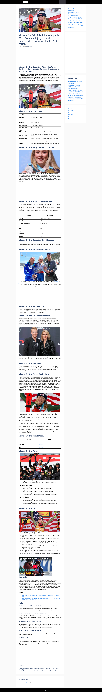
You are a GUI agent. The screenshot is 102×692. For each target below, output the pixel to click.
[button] (81, 2)
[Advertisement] (40, 57)
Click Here (41, 442)
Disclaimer (70, 112)
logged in (27, 682)
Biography (62, 1)
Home (47, 1)
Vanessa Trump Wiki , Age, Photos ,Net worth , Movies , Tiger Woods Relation (74, 14)
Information (69, 1)
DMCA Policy (71, 114)
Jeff (19, 283)
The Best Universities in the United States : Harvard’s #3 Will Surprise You (75, 26)
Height (25, 666)
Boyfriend (22, 666)
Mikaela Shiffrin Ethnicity (32, 666)
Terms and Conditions (73, 118)
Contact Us (70, 110)
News (56, 1)
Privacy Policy (71, 116)
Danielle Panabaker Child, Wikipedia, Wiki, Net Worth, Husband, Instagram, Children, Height (38, 670)
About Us (76, 1)
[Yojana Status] (23, 2)
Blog (52, 1)
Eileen (56, 281)
